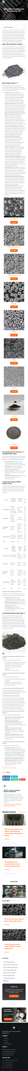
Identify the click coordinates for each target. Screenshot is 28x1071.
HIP (17, 34)
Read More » (7, 839)
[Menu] (25, 2)
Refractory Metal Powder (9, 975)
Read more (14, 222)
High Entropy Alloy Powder (9, 972)
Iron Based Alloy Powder (8, 978)
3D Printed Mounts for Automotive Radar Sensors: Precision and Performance (12, 864)
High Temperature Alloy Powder (10, 964)
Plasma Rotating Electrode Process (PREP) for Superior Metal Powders (12, 946)
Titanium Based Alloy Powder (10, 970)
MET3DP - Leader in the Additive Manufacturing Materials (12, 791)
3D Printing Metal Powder (9, 962)
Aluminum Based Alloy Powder (10, 967)
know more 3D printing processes (9, 767)
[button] (23, 27)
